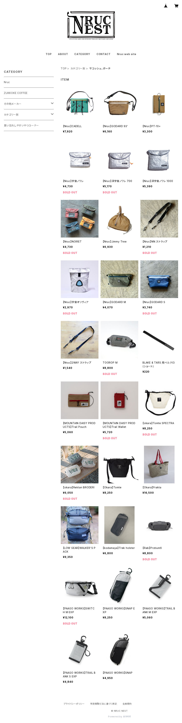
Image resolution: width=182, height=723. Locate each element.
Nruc (7, 82)
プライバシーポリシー (74, 703)
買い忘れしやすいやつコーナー (21, 125)
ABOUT (63, 54)
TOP (49, 54)
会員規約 (127, 703)
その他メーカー (13, 103)
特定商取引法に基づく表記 (103, 703)
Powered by (115, 716)
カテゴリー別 (78, 68)
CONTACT (104, 54)
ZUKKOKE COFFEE (16, 92)
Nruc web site (126, 54)
